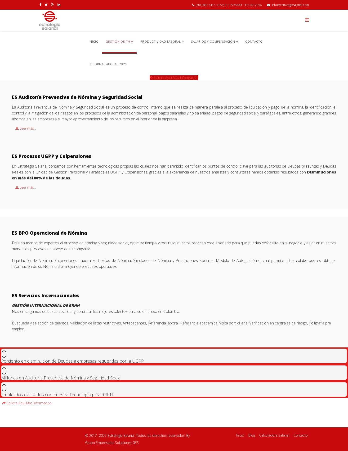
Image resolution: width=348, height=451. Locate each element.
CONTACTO (254, 42)
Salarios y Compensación (213, 42)
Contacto (301, 435)
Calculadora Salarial (274, 435)
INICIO (94, 42)
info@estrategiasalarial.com (290, 5)
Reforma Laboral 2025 (108, 64)
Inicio (240, 435)
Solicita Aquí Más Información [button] (175, 77)
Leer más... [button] (27, 128)
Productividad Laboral (160, 42)
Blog (251, 435)
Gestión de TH (118, 42)
